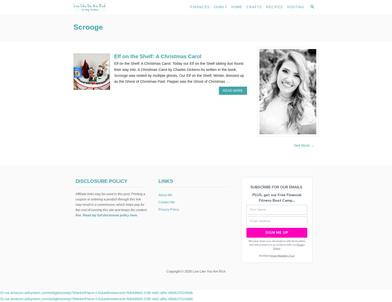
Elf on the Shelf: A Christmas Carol (157, 56)
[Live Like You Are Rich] (110, 7)
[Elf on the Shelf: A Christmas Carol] (92, 73)
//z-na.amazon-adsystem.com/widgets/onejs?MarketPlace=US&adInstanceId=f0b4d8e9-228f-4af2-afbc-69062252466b (96, 293)
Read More (234, 92)
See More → (304, 145)
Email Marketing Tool (282, 255)
